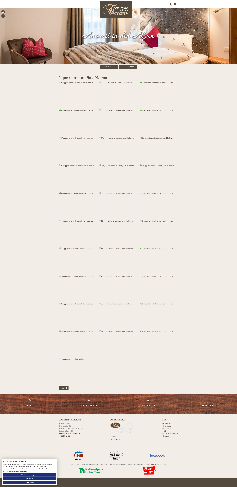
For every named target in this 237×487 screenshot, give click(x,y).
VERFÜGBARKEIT (128, 67)
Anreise (113, 437)
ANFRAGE (108, 67)
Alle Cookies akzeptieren (29, 475)
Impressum (167, 426)
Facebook (3, 16)
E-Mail (174, 4)
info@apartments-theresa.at (69, 434)
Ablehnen (29, 478)
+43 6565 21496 (64, 436)
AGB (164, 431)
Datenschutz (167, 429)
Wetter (3, 12)
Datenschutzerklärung (18, 471)
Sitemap (166, 436)
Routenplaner (115, 439)
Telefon (171, 4)
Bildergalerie (167, 424)
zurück (64, 388)
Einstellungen (29, 482)
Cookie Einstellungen (170, 434)
